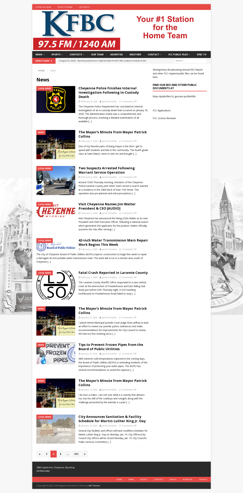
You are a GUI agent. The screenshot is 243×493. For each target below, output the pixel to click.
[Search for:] (190, 60)
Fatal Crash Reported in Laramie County (113, 272)
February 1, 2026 (89, 277)
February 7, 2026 (89, 141)
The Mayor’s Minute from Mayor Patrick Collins (113, 134)
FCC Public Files (178, 54)
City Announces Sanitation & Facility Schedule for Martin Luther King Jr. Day (112, 418)
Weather (135, 54)
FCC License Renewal (164, 118)
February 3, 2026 (89, 213)
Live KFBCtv (84, 7)
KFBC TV (201, 54)
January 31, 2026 (89, 317)
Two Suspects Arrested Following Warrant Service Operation (107, 170)
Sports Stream (65, 7)
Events (173, 479)
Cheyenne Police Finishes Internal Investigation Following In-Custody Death (109, 92)
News (39, 54)
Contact (153, 54)
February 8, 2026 (89, 101)
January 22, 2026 (89, 353)
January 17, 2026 (89, 389)
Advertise (116, 54)
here (155, 77)
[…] (90, 121)
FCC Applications (162, 110)
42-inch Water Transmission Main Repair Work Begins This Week (113, 242)
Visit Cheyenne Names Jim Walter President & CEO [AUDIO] (107, 206)
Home (119, 479)
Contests (76, 54)
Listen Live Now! (43, 7)
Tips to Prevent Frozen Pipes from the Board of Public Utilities (111, 346)
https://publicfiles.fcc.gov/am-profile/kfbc (174, 96)
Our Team (97, 54)
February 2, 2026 (89, 249)
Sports (56, 54)
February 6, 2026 (89, 177)
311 (76, 454)
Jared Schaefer (109, 101)
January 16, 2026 (89, 425)
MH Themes (94, 485)
